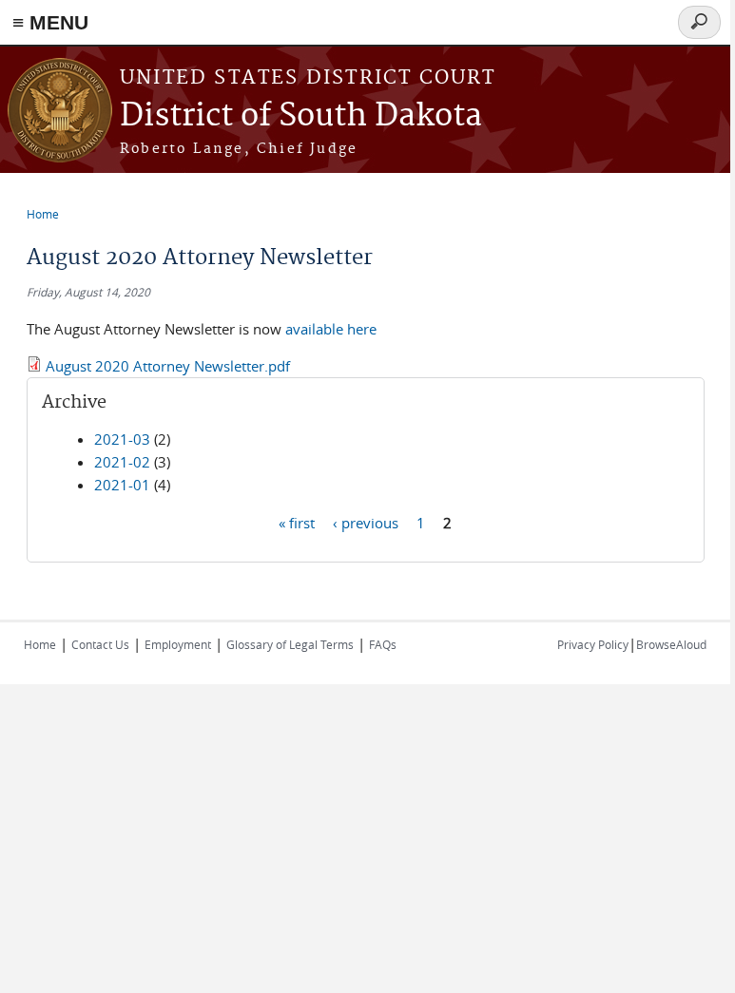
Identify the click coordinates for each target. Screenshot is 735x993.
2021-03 (122, 439)
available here (331, 328)
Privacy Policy (593, 644)
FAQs (383, 644)
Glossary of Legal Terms (290, 644)
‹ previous (365, 521)
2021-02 (122, 461)
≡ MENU (50, 22)
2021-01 (122, 484)
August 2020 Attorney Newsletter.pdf (168, 365)
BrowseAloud (671, 644)
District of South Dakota (301, 116)
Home (43, 213)
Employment (178, 644)
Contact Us (100, 644)
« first (297, 521)
